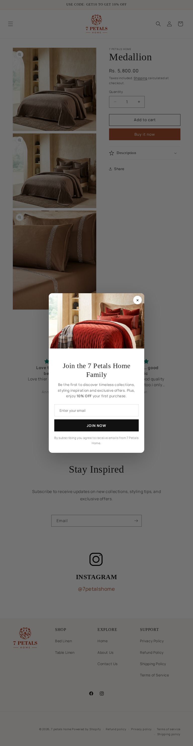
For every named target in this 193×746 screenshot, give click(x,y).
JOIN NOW (96, 425)
